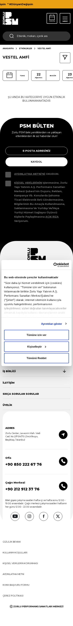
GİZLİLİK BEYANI (12, 541)
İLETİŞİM (9, 382)
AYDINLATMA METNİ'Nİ (29, 174)
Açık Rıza (52, 216)
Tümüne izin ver (36, 334)
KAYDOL (36, 161)
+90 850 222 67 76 (23, 464)
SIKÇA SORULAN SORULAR (21, 393)
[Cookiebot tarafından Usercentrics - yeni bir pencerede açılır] (53, 265)
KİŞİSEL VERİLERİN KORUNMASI (20, 563)
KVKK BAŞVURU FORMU (16, 585)
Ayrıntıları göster (51, 323)
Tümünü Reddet (36, 358)
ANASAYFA (8, 48)
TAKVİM (52, 21)
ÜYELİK (7, 405)
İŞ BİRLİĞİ (9, 371)
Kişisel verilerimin (28, 182)
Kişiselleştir (34, 346)
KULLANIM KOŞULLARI (15, 552)
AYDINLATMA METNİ (13, 574)
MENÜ (65, 21)
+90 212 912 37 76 (22, 489)
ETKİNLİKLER (25, 48)
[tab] (34, 371)
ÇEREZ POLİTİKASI (13, 595)
